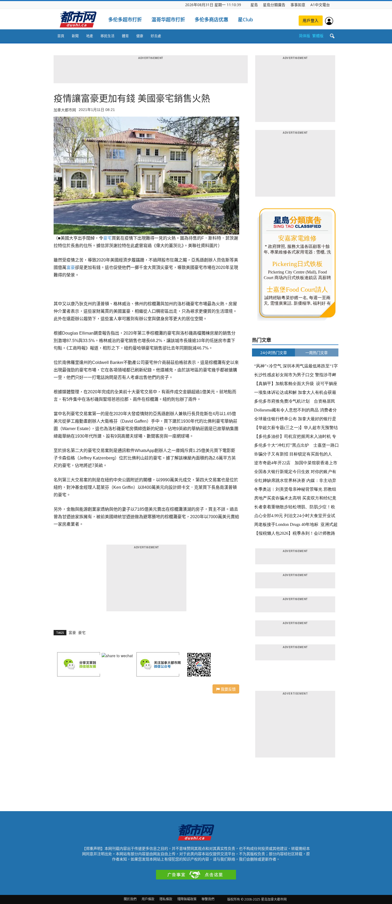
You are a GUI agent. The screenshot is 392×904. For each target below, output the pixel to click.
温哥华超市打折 (168, 19)
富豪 (70, 267)
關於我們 (130, 899)
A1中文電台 (320, 4)
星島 (254, 4)
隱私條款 (165, 899)
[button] (332, 36)
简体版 (304, 35)
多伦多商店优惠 (211, 19)
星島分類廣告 (274, 4)
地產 (89, 35)
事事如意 (297, 4)
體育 (125, 35)
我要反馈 (228, 689)
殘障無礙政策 (187, 899)
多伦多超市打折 (125, 19)
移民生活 (107, 35)
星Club (245, 19)
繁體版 (317, 35)
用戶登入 (311, 20)
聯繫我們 (208, 899)
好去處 (156, 35)
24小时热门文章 (273, 352)
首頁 (60, 35)
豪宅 (107, 238)
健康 (139, 35)
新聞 (75, 35)
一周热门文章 (316, 352)
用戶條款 (148, 899)
